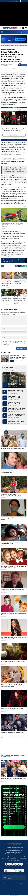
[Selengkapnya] (25, 367)
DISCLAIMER (5, 858)
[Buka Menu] (23, 28)
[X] (9, 865)
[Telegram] (22, 266)
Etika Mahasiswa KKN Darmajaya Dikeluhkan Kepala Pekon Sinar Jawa (15, 403)
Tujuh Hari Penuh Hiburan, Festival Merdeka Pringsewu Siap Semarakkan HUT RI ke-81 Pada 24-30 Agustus (18, 358)
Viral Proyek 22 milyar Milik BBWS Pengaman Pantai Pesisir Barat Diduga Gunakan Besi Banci (17, 391)
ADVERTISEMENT (12, 860)
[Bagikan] (25, 65)
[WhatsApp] (25, 266)
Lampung (13, 49)
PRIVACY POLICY (21, 858)
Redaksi (3, 64)
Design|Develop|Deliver (14, 827)
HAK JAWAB (13, 858)
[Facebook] (16, 266)
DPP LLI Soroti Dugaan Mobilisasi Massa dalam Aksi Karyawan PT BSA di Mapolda (16, 397)
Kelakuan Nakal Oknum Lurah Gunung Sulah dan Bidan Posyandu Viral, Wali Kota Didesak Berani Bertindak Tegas (17, 409)
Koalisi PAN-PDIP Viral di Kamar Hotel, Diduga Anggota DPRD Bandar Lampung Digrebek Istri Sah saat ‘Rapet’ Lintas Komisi (17, 420)
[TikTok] (18, 865)
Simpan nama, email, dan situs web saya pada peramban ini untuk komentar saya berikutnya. (14, 342)
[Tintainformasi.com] (9, 28)
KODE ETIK (11, 857)
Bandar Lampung (5, 49)
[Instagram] (12, 865)
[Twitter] (19, 266)
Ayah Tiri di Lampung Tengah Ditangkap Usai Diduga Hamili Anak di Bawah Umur (16, 414)
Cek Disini (9, 878)
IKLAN (18, 860)
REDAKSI (6, 857)
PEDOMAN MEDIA (19, 857)
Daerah (12, 361)
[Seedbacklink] (21, 864)
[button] (20, 28)
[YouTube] (15, 865)
